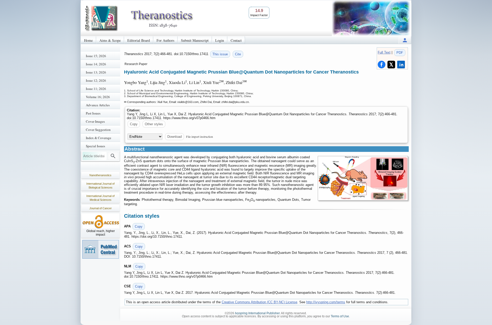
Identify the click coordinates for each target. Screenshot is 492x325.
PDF (399, 53)
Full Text (384, 52)
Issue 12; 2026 (96, 80)
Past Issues (93, 113)
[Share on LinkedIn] (401, 64)
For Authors (165, 40)
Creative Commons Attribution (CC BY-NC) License (259, 302)
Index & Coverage (98, 137)
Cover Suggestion (98, 129)
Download (174, 137)
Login (219, 40)
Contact (236, 40)
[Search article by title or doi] (113, 156)
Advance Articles (98, 105)
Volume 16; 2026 (98, 97)
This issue (220, 54)
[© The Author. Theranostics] (363, 178)
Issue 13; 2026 (96, 72)
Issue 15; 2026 (96, 56)
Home (88, 40)
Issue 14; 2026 (96, 64)
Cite (238, 54)
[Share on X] (391, 64)
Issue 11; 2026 (96, 88)
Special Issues (95, 146)
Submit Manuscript (195, 40)
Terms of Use (340, 316)
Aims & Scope (110, 40)
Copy (134, 124)
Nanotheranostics (100, 175)
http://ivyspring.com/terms (325, 302)
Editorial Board (138, 40)
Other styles (154, 124)
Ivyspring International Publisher (257, 313)
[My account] (405, 40)
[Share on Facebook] (381, 64)
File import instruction (199, 136)
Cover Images (95, 121)
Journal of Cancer (100, 208)
